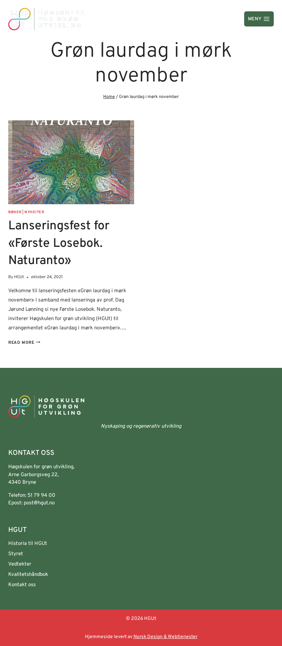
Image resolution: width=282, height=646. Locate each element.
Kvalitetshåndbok (28, 574)
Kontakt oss (22, 585)
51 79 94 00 (41, 495)
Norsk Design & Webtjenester (165, 637)
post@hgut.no (39, 503)
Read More (24, 343)
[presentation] (71, 162)
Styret (15, 554)
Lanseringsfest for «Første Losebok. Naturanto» (58, 243)
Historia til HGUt (27, 543)
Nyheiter (34, 212)
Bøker (15, 212)
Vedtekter (19, 564)
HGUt (19, 277)
